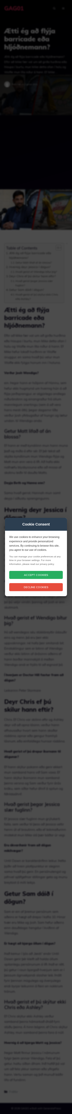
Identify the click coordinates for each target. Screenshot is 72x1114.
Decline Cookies (36, 587)
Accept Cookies (36, 575)
